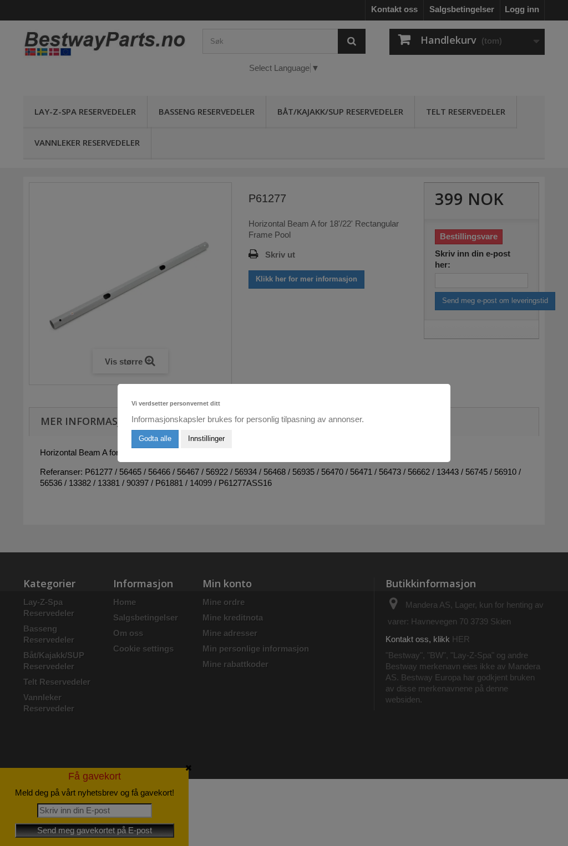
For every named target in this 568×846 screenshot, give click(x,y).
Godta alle (155, 438)
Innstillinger (206, 438)
